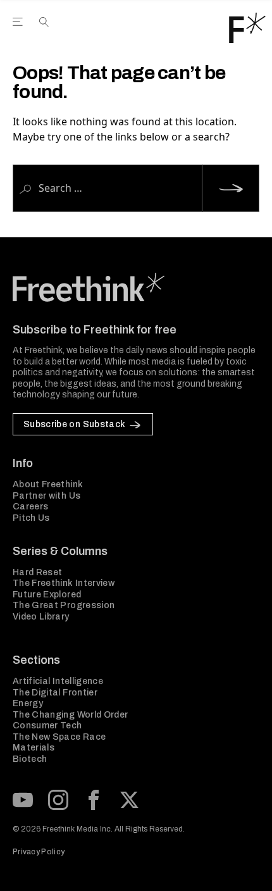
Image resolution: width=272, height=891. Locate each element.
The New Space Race (59, 737)
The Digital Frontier (55, 692)
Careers (30, 506)
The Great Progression (63, 605)
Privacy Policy (39, 851)
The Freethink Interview (63, 583)
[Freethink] (247, 28)
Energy (28, 703)
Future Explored (47, 594)
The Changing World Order (70, 715)
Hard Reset (38, 572)
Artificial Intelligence (58, 681)
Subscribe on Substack (74, 424)
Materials (33, 747)
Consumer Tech (47, 725)
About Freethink (48, 484)
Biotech (30, 759)
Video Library (41, 616)
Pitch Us (31, 518)
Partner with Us (46, 496)
